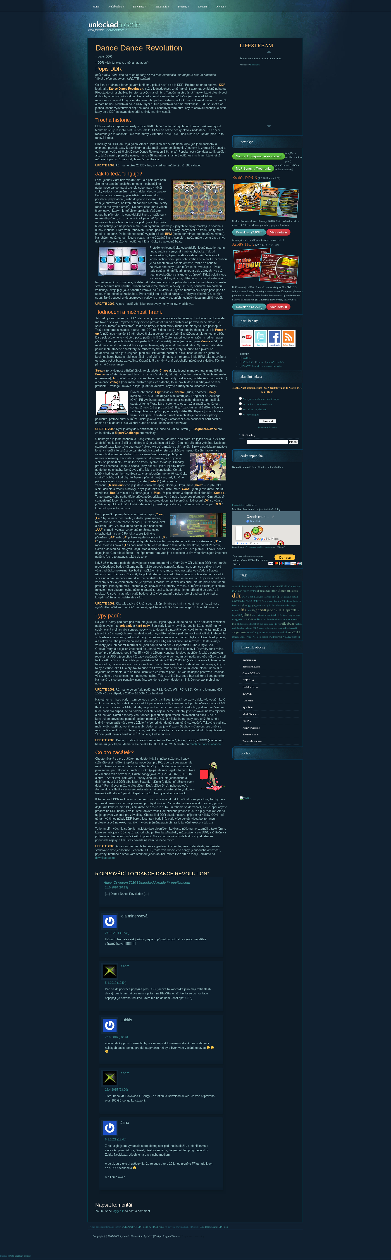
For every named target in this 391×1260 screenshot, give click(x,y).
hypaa (293, 605)
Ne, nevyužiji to (251, 414)
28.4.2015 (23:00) (116, 1089)
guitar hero (260, 605)
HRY (243, 362)
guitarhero (272, 605)
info (249, 610)
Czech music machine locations (259, 547)
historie (256, 366)
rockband (247, 627)
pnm (239, 623)
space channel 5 (279, 627)
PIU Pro (247, 720)
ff (283, 600)
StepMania (162, 6)
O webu (221, 6)
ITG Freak (248, 700)
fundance (236, 605)
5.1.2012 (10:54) (115, 982)
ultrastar (276, 632)
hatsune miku (283, 605)
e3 (263, 601)
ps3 (257, 623)
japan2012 (292, 609)
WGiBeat (273, 636)
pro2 (248, 623)
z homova (267, 366)
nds (276, 619)
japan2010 (275, 609)
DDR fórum (205, 1226)
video (250, 636)
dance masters (288, 590)
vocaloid (257, 636)
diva (274, 596)
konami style (271, 615)
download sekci (105, 857)
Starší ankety (249, 435)
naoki (249, 619)
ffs (285, 600)
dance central (250, 591)
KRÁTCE (245, 358)
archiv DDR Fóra (220, 1226)
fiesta (289, 600)
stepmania (239, 632)
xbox (297, 636)
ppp (244, 623)
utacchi (235, 636)
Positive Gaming (251, 727)
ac (233, 586)
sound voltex (265, 627)
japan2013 (237, 615)
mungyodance (238, 619)
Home (96, 6)
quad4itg (273, 623)
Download (139, 6)
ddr (236, 594)
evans (268, 600)
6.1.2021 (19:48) (115, 1139)
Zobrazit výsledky (267, 427)
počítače (271, 362)
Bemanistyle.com (251, 666)
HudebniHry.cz (250, 687)
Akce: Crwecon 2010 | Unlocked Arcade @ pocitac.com (147, 882)
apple (258, 586)
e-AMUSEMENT (252, 600)
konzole (260, 362)
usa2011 (294, 632)
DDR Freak (248, 680)
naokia (257, 619)
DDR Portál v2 (144, 1226)
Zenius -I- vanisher (252, 741)
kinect (261, 615)
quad (266, 623)
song (255, 627)
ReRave (299, 623)
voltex (265, 636)
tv (270, 632)
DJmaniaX (286, 596)
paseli (295, 619)
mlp (290, 615)
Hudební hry (116, 6)
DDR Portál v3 (160, 1226)
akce (243, 586)
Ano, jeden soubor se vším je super (261, 399)
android (250, 586)
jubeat (247, 614)
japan (261, 610)
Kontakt (202, 6)
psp (261, 623)
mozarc (296, 615)
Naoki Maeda (267, 619)
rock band (237, 627)
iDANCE (247, 693)
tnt (267, 632)
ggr (249, 605)
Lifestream (255, 64)
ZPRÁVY (246, 366)
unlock (284, 632)
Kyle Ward (283, 615)
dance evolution (267, 590)
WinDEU (287, 636)
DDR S (245, 596)
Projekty (183, 6)
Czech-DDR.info (251, 673)
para (290, 619)
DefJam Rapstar (263, 596)
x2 (293, 636)
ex (272, 600)
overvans (282, 619)
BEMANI (285, 586)
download (237, 600)
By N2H (148, 1236)
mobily (280, 362)
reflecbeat (287, 623)
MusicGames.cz (251, 714)
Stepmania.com (251, 734)
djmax (295, 596)
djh (278, 596)
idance (235, 610)
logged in (118, 1211)
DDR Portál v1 (129, 1226)
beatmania (274, 586)
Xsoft (124, 966)
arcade (265, 586)
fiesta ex (297, 600)
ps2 (253, 623)
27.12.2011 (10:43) (117, 933)
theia (262, 632)
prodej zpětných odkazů (19, 1255)
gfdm (245, 605)
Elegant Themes (171, 1236)
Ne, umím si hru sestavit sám (257, 404)
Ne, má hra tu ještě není (255, 409)
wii (280, 636)
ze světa (278, 366)
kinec (254, 615)
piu (234, 624)
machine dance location (205, 744)
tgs (258, 632)
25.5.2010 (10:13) (116, 887)
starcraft (292, 627)
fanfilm (277, 600)
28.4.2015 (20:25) (116, 1037)
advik (237, 586)
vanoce (243, 636)
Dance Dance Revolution (138, 47)
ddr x (252, 596)
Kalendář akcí (238, 505)
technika (251, 632)
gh (253, 605)
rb (279, 623)
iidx (243, 609)
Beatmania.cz (249, 659)
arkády (251, 362)
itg (253, 610)
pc (300, 619)
